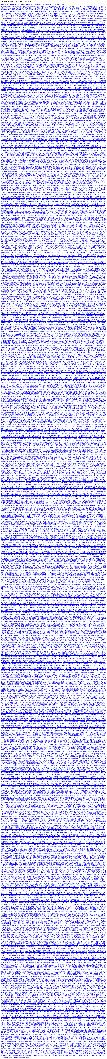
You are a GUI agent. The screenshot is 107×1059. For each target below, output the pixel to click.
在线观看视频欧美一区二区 (80, 293)
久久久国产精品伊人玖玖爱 (93, 147)
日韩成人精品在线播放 (16, 145)
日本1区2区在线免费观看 (14, 394)
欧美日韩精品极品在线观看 (29, 250)
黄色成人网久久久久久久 (30, 55)
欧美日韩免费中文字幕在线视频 (82, 89)
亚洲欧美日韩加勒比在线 (39, 134)
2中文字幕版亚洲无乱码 (34, 196)
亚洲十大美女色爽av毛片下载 (29, 117)
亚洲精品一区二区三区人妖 (76, 164)
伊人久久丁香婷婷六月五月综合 (95, 556)
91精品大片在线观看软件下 (82, 238)
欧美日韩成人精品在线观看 (33, 437)
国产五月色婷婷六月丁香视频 (88, 217)
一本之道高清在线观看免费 (12, 173)
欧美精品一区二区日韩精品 (70, 470)
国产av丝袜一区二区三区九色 (60, 129)
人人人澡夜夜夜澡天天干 (76, 96)
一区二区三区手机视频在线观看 (60, 82)
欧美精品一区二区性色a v (76, 104)
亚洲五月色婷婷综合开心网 (11, 373)
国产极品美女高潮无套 (87, 285)
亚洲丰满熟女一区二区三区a (91, 329)
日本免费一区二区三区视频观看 (24, 368)
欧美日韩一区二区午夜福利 (30, 213)
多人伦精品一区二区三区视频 (97, 38)
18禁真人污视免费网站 (16, 20)
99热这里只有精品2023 (38, 352)
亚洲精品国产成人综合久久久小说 (94, 145)
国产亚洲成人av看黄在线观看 (79, 38)
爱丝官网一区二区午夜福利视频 (22, 140)
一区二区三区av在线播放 (61, 351)
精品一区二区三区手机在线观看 (81, 542)
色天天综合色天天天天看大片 (51, 412)
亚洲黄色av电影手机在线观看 (74, 488)
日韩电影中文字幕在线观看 (72, 340)
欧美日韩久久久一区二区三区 (15, 242)
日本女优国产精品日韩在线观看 (58, 535)
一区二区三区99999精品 (60, 563)
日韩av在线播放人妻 (42, 510)
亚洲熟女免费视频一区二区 (55, 249)
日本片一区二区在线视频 (88, 201)
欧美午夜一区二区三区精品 (84, 169)
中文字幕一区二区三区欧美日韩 (56, 61)
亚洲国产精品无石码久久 (79, 284)
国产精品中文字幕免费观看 (42, 547)
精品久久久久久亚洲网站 (68, 372)
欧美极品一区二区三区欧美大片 (18, 271)
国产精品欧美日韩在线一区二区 (40, 375)
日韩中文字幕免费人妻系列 (98, 549)
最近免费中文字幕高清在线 (92, 430)
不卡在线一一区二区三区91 (84, 101)
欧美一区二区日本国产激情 (26, 131)
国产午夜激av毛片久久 (54, 46)
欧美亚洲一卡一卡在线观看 (33, 516)
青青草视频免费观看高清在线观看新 (52, 34)
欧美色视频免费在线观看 (73, 547)
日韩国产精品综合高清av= (23, 134)
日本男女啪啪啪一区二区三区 (92, 489)
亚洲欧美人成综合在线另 (10, 164)
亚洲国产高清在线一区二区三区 (57, 409)
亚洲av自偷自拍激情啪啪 (81, 73)
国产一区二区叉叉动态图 (59, 338)
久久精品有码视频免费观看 (84, 55)
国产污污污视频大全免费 (83, 363)
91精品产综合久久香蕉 (89, 150)
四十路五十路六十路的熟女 (30, 307)
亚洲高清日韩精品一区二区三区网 (67, 537)
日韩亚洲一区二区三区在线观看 (34, 430)
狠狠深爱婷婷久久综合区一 (76, 438)
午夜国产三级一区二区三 (41, 486)
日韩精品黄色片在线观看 (89, 410)
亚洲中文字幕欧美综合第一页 (90, 143)
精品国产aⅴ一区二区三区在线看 (83, 187)
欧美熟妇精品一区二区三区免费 (42, 315)
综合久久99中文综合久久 (47, 94)
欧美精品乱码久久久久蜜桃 (43, 25)
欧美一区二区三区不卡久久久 (22, 208)
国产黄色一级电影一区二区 (20, 162)
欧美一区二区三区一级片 (37, 398)
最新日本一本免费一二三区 (90, 479)
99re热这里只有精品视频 (96, 277)
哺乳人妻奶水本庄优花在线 (33, 240)
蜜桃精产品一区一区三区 (91, 194)
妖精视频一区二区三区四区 (62, 394)
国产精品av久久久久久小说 (84, 196)
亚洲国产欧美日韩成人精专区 (91, 157)
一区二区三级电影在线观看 (17, 549)
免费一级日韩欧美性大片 (26, 39)
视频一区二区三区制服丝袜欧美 (42, 317)
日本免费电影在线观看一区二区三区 (17, 231)
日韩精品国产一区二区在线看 (19, 233)
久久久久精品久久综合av (38, 106)
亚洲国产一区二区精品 (32, 50)
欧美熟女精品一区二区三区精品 (44, 261)
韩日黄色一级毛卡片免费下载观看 (39, 8)
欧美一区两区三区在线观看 (61, 326)
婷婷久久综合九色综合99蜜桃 (41, 474)
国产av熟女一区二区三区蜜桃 (17, 113)
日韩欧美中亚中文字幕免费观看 (65, 554)
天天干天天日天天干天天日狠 (87, 229)
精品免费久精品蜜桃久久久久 (11, 284)
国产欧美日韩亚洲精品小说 (78, 252)
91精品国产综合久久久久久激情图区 (53, 10)
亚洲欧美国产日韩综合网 (72, 182)
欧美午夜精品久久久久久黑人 (73, 368)
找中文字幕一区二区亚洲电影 (82, 78)
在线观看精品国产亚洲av (23, 111)
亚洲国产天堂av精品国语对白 (85, 168)
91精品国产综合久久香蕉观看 (55, 319)
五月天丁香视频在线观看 (43, 53)
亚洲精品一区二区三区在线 (57, 366)
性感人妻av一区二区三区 (96, 129)
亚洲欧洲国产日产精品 (33, 414)
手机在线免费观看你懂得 (11, 150)
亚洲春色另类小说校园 (77, 430)
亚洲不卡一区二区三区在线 (12, 31)
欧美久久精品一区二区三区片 (36, 528)
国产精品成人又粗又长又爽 (34, 10)
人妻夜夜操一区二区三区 (87, 249)
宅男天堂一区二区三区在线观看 (24, 486)
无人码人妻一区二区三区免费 (55, 155)
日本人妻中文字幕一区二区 (57, 296)
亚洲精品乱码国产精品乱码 (41, 410)
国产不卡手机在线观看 (17, 433)
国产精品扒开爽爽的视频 (78, 62)
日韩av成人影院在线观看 (78, 449)
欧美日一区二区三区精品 (69, 85)
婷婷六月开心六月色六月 (30, 287)
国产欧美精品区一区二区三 (92, 512)
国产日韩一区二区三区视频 (47, 66)
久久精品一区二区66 (17, 62)
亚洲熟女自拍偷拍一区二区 (51, 220)
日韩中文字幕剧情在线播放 (63, 66)
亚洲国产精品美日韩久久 (65, 507)
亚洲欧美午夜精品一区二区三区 (46, 80)
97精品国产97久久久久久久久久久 (89, 454)
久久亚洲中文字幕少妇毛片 (23, 106)
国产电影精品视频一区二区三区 (76, 451)
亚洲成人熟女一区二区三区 (77, 189)
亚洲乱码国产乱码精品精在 (9, 419)
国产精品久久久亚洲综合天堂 (68, 384)
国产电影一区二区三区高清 (62, 205)
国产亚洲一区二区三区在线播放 (38, 46)
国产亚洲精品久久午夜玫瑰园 (27, 358)
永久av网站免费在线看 (96, 138)
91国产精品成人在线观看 (28, 18)
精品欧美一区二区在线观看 (88, 498)
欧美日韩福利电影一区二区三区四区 (89, 442)
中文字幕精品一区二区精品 (67, 36)
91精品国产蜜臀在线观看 (80, 417)
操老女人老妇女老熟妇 (9, 126)
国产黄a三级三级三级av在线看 (56, 489)
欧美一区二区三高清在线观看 (16, 335)
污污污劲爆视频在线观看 (40, 22)
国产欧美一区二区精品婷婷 (62, 252)
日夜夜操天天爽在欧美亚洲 (90, 61)
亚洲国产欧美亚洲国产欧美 (59, 31)
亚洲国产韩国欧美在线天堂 (48, 101)
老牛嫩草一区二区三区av (11, 90)
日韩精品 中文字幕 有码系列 (49, 507)
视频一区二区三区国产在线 (9, 69)
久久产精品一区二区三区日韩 (23, 329)
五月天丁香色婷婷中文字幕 (60, 25)
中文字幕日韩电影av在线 (24, 182)
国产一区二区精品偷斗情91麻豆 (59, 210)
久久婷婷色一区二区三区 (97, 180)
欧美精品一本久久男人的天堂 (29, 351)
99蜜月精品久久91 (10, 280)
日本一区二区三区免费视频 (74, 421)
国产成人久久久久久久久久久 (81, 24)
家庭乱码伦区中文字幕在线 (97, 80)
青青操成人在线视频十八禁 (57, 435)
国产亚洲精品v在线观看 (33, 113)
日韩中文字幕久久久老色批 (59, 119)
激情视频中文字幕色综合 (38, 533)
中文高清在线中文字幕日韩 (15, 24)
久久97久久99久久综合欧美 (75, 13)
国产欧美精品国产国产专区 (15, 523)
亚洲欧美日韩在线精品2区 (81, 80)
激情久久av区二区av (88, 474)
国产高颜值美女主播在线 (77, 173)
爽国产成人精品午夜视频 (54, 122)
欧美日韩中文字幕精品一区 (38, 249)
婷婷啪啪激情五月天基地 (31, 24)
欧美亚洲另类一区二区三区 (39, 115)
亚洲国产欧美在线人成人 (45, 68)
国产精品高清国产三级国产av (97, 324)
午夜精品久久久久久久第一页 (89, 375)
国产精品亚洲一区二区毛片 (68, 280)
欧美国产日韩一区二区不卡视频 (55, 147)
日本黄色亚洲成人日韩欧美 (85, 510)
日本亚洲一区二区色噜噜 (36, 465)
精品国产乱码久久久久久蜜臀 (84, 312)
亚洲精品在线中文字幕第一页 (45, 282)
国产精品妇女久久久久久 (43, 401)
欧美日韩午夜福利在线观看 (11, 387)
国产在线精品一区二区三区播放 (14, 240)
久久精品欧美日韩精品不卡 (64, 94)
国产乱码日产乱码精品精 (90, 59)
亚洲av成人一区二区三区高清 (59, 53)
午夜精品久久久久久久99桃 (13, 386)
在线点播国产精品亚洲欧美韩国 (56, 97)
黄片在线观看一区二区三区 (95, 516)
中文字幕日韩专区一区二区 (58, 6)
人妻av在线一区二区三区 (63, 198)
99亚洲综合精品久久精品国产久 (66, 382)
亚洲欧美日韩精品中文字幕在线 (21, 526)
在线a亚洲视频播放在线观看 (19, 345)
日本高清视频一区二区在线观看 (25, 407)
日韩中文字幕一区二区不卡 (84, 382)
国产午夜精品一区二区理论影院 (88, 257)
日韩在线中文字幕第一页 (91, 535)
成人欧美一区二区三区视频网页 (38, 133)
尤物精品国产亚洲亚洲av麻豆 (25, 535)
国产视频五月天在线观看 (93, 131)
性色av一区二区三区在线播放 (20, 71)
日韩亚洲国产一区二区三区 (21, 229)
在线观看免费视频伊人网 (79, 236)
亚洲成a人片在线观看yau (90, 210)
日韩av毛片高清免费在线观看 (24, 206)
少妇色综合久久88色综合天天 (12, 169)
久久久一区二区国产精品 (94, 208)
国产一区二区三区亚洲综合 (96, 503)
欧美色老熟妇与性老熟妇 (97, 11)
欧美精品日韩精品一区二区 (89, 300)
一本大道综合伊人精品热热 (46, 177)
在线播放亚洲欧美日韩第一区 (33, 45)
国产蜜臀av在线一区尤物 (11, 547)
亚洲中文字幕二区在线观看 (53, 85)
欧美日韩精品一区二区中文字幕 (46, 379)
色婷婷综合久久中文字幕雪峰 (26, 510)
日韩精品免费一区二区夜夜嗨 (79, 205)
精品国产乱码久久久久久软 (44, 502)
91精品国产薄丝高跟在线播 (69, 540)
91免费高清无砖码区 (39, 329)
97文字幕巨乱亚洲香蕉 (16, 220)
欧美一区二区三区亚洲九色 (46, 314)
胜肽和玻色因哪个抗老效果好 (88, 48)
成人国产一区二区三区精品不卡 (62, 39)
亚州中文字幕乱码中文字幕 (30, 310)
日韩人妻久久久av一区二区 (70, 273)
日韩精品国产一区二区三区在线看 (26, 43)
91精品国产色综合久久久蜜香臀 (66, 169)
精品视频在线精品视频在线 (19, 196)
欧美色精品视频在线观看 (33, 78)
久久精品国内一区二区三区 (51, 349)
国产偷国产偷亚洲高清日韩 (54, 157)
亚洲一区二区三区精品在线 (95, 525)
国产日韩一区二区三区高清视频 (53, 445)
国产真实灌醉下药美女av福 (87, 159)
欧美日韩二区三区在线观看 (87, 111)
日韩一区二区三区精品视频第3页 (10, 185)
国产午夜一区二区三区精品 (87, 289)
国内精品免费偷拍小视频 (40, 331)
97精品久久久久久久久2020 (25, 129)
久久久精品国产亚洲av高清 (16, 472)
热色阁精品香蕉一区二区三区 (44, 326)
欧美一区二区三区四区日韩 (97, 68)
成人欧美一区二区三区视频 (32, 94)
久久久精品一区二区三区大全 (74, 489)
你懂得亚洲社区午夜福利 (8, 178)
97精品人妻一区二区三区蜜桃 (97, 433)
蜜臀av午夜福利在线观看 (21, 321)
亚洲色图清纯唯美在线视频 (70, 377)
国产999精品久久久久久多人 (63, 177)
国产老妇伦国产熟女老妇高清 (84, 36)
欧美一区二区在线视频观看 (37, 268)
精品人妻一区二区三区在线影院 (57, 391)
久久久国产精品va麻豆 (54, 428)
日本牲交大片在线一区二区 (60, 407)
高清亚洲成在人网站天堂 (42, 438)
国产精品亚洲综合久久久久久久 (55, 268)
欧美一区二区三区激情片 (22, 52)
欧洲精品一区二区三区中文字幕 (81, 66)
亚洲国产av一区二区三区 (80, 39)
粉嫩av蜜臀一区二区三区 (93, 41)
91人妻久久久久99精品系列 (59, 150)
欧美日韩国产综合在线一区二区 (53, 161)
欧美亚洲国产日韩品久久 (32, 184)
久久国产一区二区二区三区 (76, 512)
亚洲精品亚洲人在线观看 (75, 145)
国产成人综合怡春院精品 (95, 27)
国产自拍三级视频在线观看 (51, 45)
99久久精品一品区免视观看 (19, 361)
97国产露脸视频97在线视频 (89, 18)
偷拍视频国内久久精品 (30, 59)
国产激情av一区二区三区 (72, 87)
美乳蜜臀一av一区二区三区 (30, 177)
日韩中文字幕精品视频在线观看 (40, 208)
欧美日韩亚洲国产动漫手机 (87, 475)
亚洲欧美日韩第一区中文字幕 (43, 180)
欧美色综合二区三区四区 (41, 435)
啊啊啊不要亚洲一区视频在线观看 (50, 475)
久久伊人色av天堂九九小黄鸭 (54, 15)
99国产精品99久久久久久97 (18, 301)
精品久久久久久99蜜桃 (76, 210)
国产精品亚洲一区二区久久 (51, 454)
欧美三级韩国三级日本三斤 (28, 270)
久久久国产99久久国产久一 (62, 50)
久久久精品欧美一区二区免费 (34, 219)
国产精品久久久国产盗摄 (8, 206)
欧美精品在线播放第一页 (52, 280)
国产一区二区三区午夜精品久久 (53, 222)
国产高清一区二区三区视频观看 (89, 264)
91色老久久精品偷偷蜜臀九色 (77, 206)
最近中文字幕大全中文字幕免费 (25, 25)
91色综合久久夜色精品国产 (27, 336)
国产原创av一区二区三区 (92, 407)
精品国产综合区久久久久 (28, 400)
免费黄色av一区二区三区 (58, 226)
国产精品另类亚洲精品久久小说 (94, 438)
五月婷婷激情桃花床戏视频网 (40, 461)
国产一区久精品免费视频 (97, 24)
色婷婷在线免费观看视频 (80, 335)
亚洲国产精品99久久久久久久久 (93, 366)
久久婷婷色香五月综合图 (77, 326)
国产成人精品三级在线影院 (51, 312)
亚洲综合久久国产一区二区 (31, 62)
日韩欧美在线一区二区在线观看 (33, 220)
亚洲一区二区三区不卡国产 (61, 69)
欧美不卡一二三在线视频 (47, 482)
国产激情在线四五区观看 (51, 235)
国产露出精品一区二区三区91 (76, 6)
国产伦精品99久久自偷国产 (95, 451)
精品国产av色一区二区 (76, 141)
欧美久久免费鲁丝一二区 (72, 308)
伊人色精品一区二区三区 (24, 280)
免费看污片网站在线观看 (40, 90)
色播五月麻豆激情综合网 (46, 419)
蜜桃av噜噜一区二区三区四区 (74, 366)
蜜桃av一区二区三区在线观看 (56, 421)
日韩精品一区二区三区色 (72, 268)
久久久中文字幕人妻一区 (17, 50)
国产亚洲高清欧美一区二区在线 (43, 324)
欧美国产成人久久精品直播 (95, 419)
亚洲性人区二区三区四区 (87, 219)
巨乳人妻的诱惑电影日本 (30, 477)
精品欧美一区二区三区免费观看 (34, 257)
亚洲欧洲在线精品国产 (44, 59)
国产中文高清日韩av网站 (73, 375)
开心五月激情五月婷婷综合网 (23, 256)
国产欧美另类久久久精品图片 (72, 175)
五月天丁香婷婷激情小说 (90, 243)
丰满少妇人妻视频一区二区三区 (59, 373)
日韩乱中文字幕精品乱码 (8, 249)
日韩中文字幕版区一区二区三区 (42, 96)
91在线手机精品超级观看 (30, 103)
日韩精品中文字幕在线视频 (72, 285)
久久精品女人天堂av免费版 (73, 266)
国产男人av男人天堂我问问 (74, 8)
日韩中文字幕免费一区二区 (93, 164)
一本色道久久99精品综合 (39, 278)
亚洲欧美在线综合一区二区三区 (16, 89)
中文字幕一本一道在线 (28, 110)
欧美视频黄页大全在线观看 (87, 22)
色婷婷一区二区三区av (88, 76)
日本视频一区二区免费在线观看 (78, 171)
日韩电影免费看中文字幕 (96, 215)
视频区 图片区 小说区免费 (56, 22)
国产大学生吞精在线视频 (70, 229)
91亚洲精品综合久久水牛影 (9, 396)
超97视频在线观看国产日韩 (94, 449)
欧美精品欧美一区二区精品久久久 (33, 222)
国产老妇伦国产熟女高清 (85, 361)
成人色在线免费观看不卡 (68, 124)
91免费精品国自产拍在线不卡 (67, 196)
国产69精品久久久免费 (76, 20)
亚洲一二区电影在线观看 (60, 294)
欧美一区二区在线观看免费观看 (83, 526)
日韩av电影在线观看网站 (75, 119)
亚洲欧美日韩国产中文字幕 (43, 336)
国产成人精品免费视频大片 (92, 20)
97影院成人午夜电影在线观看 (79, 82)
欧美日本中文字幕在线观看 (52, 152)
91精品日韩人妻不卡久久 (37, 124)
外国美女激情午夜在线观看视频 (21, 296)
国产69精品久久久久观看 (15, 66)
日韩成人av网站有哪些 (74, 347)
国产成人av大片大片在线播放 (11, 80)
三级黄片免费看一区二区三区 (9, 39)
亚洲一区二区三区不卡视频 (81, 282)
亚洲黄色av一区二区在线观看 (34, 235)
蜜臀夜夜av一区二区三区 (71, 270)
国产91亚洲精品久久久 (88, 296)
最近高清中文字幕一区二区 (78, 525)
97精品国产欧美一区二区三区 (38, 201)
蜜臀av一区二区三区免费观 (89, 191)
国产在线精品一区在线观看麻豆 (46, 358)
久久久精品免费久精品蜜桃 (65, 78)
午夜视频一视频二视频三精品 (23, 22)
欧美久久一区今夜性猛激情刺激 (72, 76)
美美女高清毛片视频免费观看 (33, 138)
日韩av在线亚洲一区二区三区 (35, 152)
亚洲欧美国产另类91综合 (27, 226)
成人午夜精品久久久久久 (61, 322)
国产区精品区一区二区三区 (37, 99)
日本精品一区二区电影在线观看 (53, 245)
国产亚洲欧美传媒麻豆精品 (78, 50)
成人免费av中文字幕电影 (26, 467)
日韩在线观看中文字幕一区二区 (59, 532)
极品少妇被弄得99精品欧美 (91, 226)
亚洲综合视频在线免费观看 (60, 263)
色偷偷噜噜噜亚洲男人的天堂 (60, 387)
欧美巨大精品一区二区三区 (28, 282)
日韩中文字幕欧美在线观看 (55, 423)
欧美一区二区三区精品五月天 (97, 405)
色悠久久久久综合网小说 (33, 11)
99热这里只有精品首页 (70, 510)
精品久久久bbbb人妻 (52, 106)
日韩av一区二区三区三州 (80, 530)
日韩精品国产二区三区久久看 (43, 164)
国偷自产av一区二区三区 (61, 314)
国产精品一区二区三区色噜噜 (91, 423)
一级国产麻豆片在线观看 (8, 551)
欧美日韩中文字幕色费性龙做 (11, 117)
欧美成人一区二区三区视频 (39, 175)
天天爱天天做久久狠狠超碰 (80, 509)
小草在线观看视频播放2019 (22, 521)
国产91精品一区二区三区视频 (57, 459)
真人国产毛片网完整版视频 (74, 474)
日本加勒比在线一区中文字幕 (33, 454)
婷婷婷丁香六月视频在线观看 (78, 387)
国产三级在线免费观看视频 (34, 481)
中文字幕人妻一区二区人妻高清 (91, 75)
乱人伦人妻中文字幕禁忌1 (33, 198)
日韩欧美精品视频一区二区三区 (69, 45)
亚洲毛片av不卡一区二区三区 (23, 305)
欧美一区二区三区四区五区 (22, 403)
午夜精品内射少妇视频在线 (16, 430)
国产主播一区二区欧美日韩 (58, 8)
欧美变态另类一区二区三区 (91, 141)
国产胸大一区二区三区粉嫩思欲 (72, 157)
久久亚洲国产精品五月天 (93, 435)
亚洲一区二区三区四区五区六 (40, 347)
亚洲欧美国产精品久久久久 (46, 20)
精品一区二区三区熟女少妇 (38, 491)
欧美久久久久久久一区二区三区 (95, 314)
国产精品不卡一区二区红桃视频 (66, 101)
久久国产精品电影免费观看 (48, 414)
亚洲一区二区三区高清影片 (35, 372)
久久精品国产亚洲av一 (85, 203)
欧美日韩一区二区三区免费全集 (90, 370)
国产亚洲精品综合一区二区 (95, 117)
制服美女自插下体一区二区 (88, 140)
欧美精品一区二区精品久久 (17, 235)
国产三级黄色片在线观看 (85, 148)
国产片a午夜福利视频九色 (13, 250)
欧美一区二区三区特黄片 (15, 222)
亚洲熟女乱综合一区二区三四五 (80, 198)
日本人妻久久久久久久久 (33, 224)
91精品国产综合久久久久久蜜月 (85, 220)
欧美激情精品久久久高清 (8, 82)
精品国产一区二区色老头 (26, 547)
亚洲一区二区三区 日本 (49, 198)
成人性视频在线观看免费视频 (73, 463)
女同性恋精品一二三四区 (52, 257)
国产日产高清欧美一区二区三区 (38, 340)
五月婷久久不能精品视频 (75, 452)
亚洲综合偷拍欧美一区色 (29, 252)
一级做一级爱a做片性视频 (85, 540)
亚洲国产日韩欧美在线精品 (80, 560)
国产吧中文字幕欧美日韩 (91, 13)
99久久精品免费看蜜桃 (76, 275)
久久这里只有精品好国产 (69, 148)
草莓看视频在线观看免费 (80, 277)
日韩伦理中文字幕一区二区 (81, 379)
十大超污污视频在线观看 (8, 25)
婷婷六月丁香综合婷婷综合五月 (48, 36)
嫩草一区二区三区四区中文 (25, 324)
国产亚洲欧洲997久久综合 (73, 61)
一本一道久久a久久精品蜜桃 (87, 32)
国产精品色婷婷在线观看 (28, 31)
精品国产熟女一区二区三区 (81, 138)
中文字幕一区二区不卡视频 (20, 157)
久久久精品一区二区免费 (69, 468)
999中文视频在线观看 (71, 162)
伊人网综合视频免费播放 (44, 505)
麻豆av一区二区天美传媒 (71, 521)
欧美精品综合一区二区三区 (25, 435)
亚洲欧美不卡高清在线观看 (40, 83)
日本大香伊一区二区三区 (93, 517)
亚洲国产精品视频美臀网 (30, 544)
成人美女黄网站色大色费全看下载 (33, 57)
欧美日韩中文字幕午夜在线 (82, 250)
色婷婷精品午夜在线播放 (71, 22)
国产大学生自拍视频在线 (10, 530)
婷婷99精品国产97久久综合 (98, 301)
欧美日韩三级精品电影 (53, 52)
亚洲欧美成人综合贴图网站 (77, 556)
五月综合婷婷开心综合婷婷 (55, 64)
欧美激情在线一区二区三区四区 (73, 343)
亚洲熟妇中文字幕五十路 (74, 136)
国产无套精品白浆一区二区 (34, 32)
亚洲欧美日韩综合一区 (18, 312)
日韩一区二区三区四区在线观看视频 (28, 419)
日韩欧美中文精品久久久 (16, 184)
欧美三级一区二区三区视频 (67, 312)
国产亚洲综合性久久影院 (85, 57)
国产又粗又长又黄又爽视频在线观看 (25, 389)
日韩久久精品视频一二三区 (96, 417)
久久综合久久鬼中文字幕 (30, 145)
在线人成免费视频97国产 (70, 245)
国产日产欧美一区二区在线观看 (79, 180)
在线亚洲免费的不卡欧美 (84, 493)
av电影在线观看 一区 (74, 391)
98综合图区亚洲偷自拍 (18, 437)
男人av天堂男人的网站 (43, 373)
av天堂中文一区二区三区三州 (27, 505)
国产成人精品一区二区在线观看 (75, 533)
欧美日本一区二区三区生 (56, 270)
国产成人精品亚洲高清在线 (95, 236)
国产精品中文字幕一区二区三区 (54, 57)
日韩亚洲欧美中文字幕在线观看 (59, 556)
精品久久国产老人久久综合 (55, 227)
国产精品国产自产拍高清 (55, 510)
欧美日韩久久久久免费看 (30, 512)
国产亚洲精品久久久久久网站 (22, 278)
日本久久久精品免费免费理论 (72, 444)
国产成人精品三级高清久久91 (15, 458)
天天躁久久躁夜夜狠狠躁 (76, 194)
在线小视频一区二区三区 (39, 97)
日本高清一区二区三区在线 (44, 104)
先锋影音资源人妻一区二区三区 (14, 493)
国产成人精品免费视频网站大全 (75, 517)
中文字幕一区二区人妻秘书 (56, 231)
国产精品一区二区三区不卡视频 (31, 73)
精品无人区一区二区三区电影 (61, 38)
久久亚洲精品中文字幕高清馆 (47, 169)
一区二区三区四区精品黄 (81, 113)
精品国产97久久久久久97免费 (82, 416)
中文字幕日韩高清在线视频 (38, 266)
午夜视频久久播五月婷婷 (23, 352)
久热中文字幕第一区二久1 (93, 307)
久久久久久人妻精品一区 (59, 512)
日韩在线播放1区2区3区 (34, 361)
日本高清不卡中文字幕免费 (70, 278)
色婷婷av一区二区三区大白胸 (25, 556)
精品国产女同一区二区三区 (60, 389)
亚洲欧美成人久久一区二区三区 (52, 481)
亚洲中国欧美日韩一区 (91, 502)
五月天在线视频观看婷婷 (38, 155)
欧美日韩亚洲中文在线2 (55, 159)
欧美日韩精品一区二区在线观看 (92, 426)
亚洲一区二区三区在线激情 (23, 431)
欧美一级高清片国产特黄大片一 (97, 177)
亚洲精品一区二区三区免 (18, 382)
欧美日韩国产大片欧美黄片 (73, 410)
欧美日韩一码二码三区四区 (62, 386)
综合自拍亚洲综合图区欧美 (62, 523)
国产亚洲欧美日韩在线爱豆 (42, 514)
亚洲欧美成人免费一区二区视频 (24, 451)
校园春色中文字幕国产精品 (29, 38)
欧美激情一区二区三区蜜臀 (55, 498)
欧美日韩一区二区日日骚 (56, 182)
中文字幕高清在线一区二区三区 (79, 400)
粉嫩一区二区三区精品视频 (65, 73)
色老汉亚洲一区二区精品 (76, 535)
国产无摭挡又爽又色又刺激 (95, 126)
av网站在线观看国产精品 (75, 150)
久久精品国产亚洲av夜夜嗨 (21, 285)
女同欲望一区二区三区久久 (88, 321)
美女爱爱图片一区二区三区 (29, 185)
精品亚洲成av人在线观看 (71, 486)
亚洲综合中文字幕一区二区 (52, 29)
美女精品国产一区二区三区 (38, 519)
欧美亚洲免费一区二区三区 (71, 48)
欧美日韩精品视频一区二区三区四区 (16, 300)
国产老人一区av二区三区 (65, 120)
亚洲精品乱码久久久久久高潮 (61, 110)
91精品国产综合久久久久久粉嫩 (10, 303)
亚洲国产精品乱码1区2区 (89, 233)
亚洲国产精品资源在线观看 (78, 184)
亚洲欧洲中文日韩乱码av (64, 242)
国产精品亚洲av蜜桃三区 (84, 29)
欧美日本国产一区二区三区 (84, 372)
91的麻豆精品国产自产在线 (60, 317)
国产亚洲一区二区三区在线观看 (91, 122)
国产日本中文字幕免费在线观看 (39, 366)
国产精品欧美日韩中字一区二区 (26, 13)
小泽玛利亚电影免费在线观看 (82, 103)
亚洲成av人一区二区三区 (36, 271)
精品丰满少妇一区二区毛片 (74, 226)
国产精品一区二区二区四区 (76, 401)
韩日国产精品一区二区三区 (11, 467)
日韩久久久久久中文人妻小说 (46, 141)
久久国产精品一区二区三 (35, 247)
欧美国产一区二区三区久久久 (18, 227)
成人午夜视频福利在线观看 (64, 405)
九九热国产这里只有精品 (57, 18)
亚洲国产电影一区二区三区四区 (85, 393)
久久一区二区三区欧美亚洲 (43, 127)
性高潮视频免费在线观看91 (87, 212)
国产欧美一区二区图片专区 (70, 539)
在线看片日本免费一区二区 (32, 554)
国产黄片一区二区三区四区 (61, 525)
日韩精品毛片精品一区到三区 (55, 266)
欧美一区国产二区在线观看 (68, 29)
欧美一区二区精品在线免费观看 (40, 119)
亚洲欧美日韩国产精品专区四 (70, 403)
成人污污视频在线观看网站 (85, 115)
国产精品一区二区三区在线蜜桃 (55, 329)
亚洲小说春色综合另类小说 (41, 182)
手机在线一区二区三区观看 (33, 242)
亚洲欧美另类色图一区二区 (45, 69)
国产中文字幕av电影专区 (75, 294)
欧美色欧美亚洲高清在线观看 (61, 180)
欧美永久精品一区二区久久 (47, 544)
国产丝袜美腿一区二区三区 (51, 203)
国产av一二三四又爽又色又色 (93, 409)
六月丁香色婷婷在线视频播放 (10, 180)
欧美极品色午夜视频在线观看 (43, 131)
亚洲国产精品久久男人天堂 (19, 349)
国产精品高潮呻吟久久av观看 (92, 31)
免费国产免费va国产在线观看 (88, 161)
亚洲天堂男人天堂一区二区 (72, 558)
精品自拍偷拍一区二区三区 (83, 528)
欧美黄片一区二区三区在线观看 (54, 162)
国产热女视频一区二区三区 (79, 386)
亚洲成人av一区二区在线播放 (87, 377)
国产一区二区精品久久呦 (97, 213)
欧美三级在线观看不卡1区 (90, 452)
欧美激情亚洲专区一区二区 (94, 173)
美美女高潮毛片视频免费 (63, 447)
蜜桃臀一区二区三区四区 (69, 428)
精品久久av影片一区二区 (41, 467)
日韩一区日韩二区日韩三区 (69, 92)
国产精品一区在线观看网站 (20, 340)
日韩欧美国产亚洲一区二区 (89, 166)
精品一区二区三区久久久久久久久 (31, 417)
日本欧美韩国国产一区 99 (94, 284)
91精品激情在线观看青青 (86, 412)
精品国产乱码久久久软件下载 (72, 370)
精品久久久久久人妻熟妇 (83, 52)
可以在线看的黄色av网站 (96, 335)
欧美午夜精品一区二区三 (89, 565)
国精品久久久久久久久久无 (91, 431)
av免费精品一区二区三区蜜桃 (19, 46)
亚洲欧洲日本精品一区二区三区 (58, 27)
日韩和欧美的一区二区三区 (28, 80)
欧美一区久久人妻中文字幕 (69, 458)
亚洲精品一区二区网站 (10, 291)
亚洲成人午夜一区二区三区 (98, 192)
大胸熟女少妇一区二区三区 (11, 438)
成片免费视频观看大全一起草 (19, 64)
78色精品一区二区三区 (67, 465)
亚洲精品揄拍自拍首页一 (79, 503)
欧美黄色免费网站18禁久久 (12, 275)
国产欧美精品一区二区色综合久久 (33, 87)
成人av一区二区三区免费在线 (91, 8)
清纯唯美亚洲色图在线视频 (80, 242)
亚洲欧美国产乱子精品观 (78, 328)
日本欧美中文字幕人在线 (62, 184)
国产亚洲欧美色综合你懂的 (77, 389)
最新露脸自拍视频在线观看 (71, 321)
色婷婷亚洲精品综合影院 (33, 382)
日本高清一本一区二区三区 (15, 447)
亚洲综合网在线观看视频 (88, 359)
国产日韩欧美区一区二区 (11, 205)
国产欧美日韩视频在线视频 (23, 155)
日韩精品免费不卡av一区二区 (63, 356)
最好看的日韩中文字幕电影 (19, 161)
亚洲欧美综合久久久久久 (36, 238)
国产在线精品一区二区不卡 (21, 532)
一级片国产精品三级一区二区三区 (65, 291)
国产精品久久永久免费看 (28, 401)
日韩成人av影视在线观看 (59, 13)
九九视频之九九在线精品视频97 (18, 456)
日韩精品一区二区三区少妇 (96, 127)
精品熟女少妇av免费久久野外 (76, 338)
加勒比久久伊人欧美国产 (33, 503)
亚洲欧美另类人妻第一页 (83, 124)
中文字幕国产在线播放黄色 (11, 53)
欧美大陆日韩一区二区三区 (17, 168)
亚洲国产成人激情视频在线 (25, 449)
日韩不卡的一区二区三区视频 (70, 212)
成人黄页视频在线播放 (26, 90)
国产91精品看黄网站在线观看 (58, 41)
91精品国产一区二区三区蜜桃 (67, 235)
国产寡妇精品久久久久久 (46, 189)
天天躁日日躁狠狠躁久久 (20, 319)
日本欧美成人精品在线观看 (69, 99)
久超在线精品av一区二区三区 (22, 440)
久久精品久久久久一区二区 (62, 117)
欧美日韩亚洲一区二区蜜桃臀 (72, 34)
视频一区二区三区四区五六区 (37, 64)
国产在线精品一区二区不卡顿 (86, 537)
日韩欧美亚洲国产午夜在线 (44, 110)
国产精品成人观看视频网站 (12, 104)
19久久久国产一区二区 (70, 64)
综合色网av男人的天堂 (71, 83)
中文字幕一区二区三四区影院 (95, 328)
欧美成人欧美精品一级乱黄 (33, 458)
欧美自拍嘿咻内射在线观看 (53, 264)
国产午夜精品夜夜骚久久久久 (37, 321)
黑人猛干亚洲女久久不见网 (29, 68)
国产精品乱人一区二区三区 (81, 549)
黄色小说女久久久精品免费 (45, 322)
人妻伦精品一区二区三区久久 (19, 342)
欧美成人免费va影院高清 (36, 245)
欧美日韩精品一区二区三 (84, 235)
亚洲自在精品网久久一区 (70, 15)
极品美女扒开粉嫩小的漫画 (96, 336)
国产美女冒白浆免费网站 (17, 45)
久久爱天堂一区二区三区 (29, 141)
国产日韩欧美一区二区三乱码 (27, 263)
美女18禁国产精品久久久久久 (84, 298)
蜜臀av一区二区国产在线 (76, 310)
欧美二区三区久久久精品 (41, 535)
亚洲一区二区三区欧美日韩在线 (57, 565)
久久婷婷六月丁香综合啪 (55, 331)
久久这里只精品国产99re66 (95, 252)
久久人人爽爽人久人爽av (72, 155)
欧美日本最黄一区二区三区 (38, 52)
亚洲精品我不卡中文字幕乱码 (84, 354)
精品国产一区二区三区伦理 (12, 68)
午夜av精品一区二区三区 (67, 52)
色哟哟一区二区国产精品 (48, 405)
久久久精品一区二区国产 (15, 298)
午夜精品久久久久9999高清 (63, 328)
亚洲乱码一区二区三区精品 (39, 428)
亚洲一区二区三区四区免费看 (90, 222)
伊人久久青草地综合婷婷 (86, 456)
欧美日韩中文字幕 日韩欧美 (55, 134)
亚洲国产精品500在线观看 (94, 315)
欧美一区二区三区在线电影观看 (23, 331)
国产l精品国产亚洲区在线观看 (23, 41)
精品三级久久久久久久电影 (49, 11)
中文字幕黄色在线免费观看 (92, 310)
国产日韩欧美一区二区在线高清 (70, 191)
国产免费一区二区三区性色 (18, 539)
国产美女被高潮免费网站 (51, 187)
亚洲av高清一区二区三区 (22, 243)
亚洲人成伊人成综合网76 (96, 351)
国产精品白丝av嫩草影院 (78, 315)
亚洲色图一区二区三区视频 (37, 162)
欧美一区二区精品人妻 (65, 503)
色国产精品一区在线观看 (14, 261)
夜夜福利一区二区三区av (53, 124)
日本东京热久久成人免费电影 (58, 136)
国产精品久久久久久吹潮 (42, 82)
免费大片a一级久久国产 (77, 394)
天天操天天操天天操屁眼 (94, 387)
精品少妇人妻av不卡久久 (65, 192)
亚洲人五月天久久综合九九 (60, 275)
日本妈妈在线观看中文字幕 (55, 321)
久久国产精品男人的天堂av (85, 64)
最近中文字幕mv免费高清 (54, 148)
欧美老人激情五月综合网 (15, 94)
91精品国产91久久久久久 (44, 389)
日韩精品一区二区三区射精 (60, 96)
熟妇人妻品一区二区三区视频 (54, 217)
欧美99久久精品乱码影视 (22, 424)
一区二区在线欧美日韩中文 (38, 521)
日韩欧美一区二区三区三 (89, 43)
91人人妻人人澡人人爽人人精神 (26, 69)
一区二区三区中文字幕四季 (75, 254)
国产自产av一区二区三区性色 (26, 215)
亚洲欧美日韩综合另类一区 (43, 407)
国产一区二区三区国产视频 (37, 76)
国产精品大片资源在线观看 (75, 409)
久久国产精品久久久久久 (53, 212)
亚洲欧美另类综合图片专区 (83, 465)
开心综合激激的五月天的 (11, 270)
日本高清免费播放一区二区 (55, 289)
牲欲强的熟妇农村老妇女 (96, 242)
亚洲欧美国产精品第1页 (46, 154)
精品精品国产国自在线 (26, 387)
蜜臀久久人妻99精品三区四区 (53, 539)
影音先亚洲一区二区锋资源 (59, 126)
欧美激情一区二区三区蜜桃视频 (89, 155)
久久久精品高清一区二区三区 (56, 431)
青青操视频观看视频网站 (61, 20)
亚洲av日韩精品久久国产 (51, 17)
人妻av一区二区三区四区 (26, 150)
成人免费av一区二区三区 (76, 263)
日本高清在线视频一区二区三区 (48, 103)
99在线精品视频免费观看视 (17, 11)
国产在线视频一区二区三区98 (54, 426)
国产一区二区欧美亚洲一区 (9, 435)
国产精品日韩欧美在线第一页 (74, 329)
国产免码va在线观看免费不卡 (54, 553)
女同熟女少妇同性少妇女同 (91, 275)
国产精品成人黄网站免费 (16, 138)
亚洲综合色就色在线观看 (75, 31)
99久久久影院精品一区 (66, 349)
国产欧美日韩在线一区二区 (92, 96)
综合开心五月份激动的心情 (71, 217)
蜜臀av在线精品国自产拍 (20, 238)
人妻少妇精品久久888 (38, 111)
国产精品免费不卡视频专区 (40, 159)
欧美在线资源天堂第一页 (30, 66)
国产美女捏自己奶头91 (25, 315)
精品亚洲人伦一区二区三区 (68, 220)
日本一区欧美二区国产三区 (40, 296)
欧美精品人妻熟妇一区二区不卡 (12, 416)
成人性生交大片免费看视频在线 (56, 533)
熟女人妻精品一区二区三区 (62, 307)
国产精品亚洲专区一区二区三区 (72, 227)
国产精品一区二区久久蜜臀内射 (62, 68)
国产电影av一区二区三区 (23, 115)
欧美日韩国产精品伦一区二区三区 (83, 349)
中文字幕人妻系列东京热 (33, 560)
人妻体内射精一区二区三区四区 (37, 489)
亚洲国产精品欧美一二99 (24, 136)
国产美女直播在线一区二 (89, 53)
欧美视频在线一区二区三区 (71, 140)
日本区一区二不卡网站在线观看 (54, 259)
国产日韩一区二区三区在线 (87, 270)
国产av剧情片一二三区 (43, 6)
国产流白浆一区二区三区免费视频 (95, 394)
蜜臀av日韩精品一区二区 (68, 168)
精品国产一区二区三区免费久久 (38, 143)
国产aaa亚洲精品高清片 (19, 32)
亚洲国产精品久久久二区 (66, 224)
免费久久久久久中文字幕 (52, 99)
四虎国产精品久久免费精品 (93, 133)
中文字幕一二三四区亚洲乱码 (95, 184)
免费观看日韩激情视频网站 (17, 17)
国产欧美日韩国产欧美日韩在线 (75, 396)
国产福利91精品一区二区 (41, 368)
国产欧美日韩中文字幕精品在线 (57, 452)
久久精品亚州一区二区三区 (94, 389)
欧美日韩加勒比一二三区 (12, 38)
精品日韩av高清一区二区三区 (11, 293)
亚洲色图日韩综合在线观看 (34, 333)
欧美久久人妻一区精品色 (41, 556)
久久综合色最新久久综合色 (16, 34)
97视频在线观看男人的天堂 (19, 343)
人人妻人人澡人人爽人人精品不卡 (54, 233)
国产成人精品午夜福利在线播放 (26, 6)
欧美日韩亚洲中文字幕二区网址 (79, 351)
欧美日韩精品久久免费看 (94, 199)
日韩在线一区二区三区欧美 (73, 461)
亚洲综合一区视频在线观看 (94, 206)
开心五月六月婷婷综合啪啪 (23, 391)
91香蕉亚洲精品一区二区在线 (36, 426)
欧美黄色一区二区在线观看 (72, 300)
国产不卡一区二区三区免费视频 (56, 305)
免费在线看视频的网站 (61, 145)
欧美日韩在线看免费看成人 (95, 110)
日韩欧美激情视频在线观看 (36, 191)
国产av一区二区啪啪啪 (30, 356)
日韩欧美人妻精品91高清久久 (78, 373)
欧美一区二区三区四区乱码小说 (68, 361)
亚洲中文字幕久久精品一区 (32, 101)
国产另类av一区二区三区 (8, 558)
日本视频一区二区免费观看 (71, 159)
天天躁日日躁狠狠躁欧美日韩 (47, 477)
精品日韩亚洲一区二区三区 (17, 481)
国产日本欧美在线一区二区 (65, 250)
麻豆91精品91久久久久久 (95, 293)
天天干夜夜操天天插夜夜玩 (41, 517)
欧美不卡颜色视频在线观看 (13, 495)
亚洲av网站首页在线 (84, 162)
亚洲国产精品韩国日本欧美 (34, 120)
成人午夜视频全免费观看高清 (9, 263)
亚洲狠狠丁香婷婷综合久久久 (90, 319)
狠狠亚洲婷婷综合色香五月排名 (10, 226)
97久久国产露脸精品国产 (92, 104)
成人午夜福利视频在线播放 (48, 335)
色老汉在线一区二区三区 (14, 213)
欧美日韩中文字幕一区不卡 (13, 546)
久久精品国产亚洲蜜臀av (92, 69)
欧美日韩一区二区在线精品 (56, 308)
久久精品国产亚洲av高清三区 (21, 148)
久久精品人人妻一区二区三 (66, 528)
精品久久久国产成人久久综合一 (13, 544)
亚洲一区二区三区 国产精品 (27, 373)
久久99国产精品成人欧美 (66, 187)
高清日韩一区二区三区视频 (12, 18)
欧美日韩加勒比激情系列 (48, 549)
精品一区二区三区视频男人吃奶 (63, 282)
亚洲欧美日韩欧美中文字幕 (52, 191)
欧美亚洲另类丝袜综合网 (76, 303)
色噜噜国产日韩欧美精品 (92, 396)
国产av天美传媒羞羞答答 (40, 140)
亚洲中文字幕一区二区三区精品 (42, 561)
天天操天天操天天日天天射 (9, 6)
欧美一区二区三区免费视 (26, 27)
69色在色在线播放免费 (89, 256)
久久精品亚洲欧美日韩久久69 (80, 213)
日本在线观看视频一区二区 (74, 431)
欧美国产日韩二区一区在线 (64, 24)
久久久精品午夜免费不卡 (80, 247)
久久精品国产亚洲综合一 (87, 87)
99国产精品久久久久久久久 (17, 152)
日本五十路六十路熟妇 (80, 120)
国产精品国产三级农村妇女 (65, 80)
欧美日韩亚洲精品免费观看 (43, 126)
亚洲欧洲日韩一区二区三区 (27, 294)
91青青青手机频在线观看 (46, 523)
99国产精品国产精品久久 (56, 461)
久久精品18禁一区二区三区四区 (69, 111)
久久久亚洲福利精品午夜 (51, 430)
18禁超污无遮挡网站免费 (22, 421)
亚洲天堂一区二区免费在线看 (84, 271)
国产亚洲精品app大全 (38, 280)
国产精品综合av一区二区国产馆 (31, 405)
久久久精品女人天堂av (32, 335)
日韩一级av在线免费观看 (45, 171)
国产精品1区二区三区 (7, 52)
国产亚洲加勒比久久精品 (36, 456)
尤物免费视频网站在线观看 (73, 296)
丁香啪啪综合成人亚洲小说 (75, 380)
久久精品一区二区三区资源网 (33, 384)
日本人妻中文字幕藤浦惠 (41, 210)
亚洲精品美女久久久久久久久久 (81, 108)
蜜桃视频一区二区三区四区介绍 (87, 352)
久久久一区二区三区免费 (93, 62)
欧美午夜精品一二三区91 (12, 351)
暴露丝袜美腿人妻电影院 (61, 189)
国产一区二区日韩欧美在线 (94, 331)
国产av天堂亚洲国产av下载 (22, 124)
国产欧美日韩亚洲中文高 (69, 493)
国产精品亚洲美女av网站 (28, 284)
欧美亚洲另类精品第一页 (74, 505)
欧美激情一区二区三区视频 (50, 503)
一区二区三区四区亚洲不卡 (97, 205)
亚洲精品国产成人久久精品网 (93, 365)
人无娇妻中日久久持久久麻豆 (17, 540)
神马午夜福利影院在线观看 (37, 444)
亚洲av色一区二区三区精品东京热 (54, 87)
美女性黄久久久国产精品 (72, 166)
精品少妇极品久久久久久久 (63, 236)
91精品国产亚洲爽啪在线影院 (69, 475)
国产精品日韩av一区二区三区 (14, 57)
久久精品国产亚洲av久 (21, 187)
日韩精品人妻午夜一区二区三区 (47, 250)
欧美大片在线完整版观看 (61, 310)
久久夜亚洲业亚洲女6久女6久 (16, 219)
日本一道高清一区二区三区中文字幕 (21, 61)
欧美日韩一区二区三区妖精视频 (22, 463)
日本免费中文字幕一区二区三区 (65, 544)
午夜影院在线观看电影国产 (15, 101)
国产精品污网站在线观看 (26, 180)
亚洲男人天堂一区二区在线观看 (22, 517)
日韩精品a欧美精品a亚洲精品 (40, 440)
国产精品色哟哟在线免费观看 (24, 558)
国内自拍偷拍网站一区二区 (56, 201)
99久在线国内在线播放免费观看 (14, 203)
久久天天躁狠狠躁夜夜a (90, 90)
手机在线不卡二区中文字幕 (52, 372)
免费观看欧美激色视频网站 (12, 401)
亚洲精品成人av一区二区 (59, 505)
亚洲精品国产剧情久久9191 (78, 117)
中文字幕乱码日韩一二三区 (81, 11)
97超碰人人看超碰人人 (77, 365)
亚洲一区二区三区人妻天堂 (14, 307)
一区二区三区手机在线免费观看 (25, 82)
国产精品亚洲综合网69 (74, 143)
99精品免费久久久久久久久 (27, 53)
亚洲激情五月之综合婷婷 (40, 166)
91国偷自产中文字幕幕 (48, 89)
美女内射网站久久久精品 (18, 10)
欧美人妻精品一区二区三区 (57, 166)
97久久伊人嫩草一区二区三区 (97, 178)
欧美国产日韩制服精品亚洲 (30, 416)
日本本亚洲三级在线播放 (50, 192)
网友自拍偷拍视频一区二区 (73, 500)
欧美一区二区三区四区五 (20, 85)
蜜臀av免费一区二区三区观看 (47, 55)
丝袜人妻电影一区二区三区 (44, 303)
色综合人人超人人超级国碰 (9, 380)
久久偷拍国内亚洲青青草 (22, 201)
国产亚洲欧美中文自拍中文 (71, 249)
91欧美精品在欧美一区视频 (50, 361)
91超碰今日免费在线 (42, 270)
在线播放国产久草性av (66, 247)
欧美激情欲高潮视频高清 (70, 289)
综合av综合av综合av (37, 526)
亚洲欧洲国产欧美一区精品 (60, 561)
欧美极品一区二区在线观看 (91, 136)
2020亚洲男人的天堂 (28, 261)
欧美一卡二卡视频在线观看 (43, 365)
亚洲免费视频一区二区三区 (34, 412)
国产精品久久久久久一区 (45, 117)
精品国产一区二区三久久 (49, 73)
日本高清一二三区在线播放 (73, 233)
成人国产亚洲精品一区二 (20, 8)
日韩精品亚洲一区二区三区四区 (20, 519)
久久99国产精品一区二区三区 (62, 213)
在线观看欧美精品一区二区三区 (57, 143)
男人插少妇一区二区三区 (33, 301)
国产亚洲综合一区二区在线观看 (42, 178)
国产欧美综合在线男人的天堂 (64, 416)
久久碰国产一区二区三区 (36, 29)
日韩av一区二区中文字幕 (73, 18)
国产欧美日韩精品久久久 (8, 407)
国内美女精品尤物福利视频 (15, 55)
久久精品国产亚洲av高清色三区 (93, 134)
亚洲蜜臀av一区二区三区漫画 (92, 345)
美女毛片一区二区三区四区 (51, 247)
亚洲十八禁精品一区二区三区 (18, 445)
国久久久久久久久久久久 (44, 13)
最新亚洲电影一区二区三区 (9, 510)
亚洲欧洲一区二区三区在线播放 (79, 129)
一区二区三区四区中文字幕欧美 (33, 488)
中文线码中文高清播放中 (86, 278)
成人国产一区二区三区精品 (83, 554)
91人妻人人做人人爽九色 (8, 326)
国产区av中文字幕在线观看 (15, 475)
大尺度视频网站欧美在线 (95, 39)
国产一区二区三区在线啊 (94, 154)
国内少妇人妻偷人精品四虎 (78, 208)
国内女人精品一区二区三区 (74, 519)
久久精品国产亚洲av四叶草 (77, 131)
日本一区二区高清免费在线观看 (25, 326)
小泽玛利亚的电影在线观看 (58, 517)
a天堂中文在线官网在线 (64, 516)
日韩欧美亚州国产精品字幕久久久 (89, 83)
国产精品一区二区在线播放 (38, 424)
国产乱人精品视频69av (86, 486)
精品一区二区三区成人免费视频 (69, 454)
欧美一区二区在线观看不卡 (37, 48)
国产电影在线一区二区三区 (28, 293)
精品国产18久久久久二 (62, 141)
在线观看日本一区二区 (27, 365)
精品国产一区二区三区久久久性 (35, 500)
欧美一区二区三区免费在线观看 (96, 50)
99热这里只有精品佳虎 (21, 370)
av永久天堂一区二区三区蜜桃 (87, 45)
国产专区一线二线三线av (79, 177)
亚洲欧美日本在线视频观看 (94, 189)
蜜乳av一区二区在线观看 (95, 82)
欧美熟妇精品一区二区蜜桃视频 (86, 92)
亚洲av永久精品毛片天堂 (51, 219)
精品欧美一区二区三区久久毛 (93, 303)
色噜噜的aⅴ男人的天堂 (25, 194)
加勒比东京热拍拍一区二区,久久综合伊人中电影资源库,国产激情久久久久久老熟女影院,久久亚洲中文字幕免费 (33, 4)
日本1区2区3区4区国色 (14, 177)
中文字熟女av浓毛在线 (77, 502)
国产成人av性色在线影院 (75, 59)
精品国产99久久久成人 (22, 217)
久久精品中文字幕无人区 (90, 119)
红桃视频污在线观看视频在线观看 (35, 212)
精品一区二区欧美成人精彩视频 (88, 539)
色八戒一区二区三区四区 (93, 185)
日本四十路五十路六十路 (89, 175)
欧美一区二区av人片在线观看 (22, 308)
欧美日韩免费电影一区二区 (98, 496)
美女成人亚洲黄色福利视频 (73, 201)
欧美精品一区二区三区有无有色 (28, 199)
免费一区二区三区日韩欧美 (14, 36)
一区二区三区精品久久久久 (20, 143)
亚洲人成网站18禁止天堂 (77, 185)
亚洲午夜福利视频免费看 (54, 377)
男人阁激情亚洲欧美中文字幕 (69, 352)
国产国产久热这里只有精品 (29, 275)
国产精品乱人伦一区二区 (43, 31)
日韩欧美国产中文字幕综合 (33, 34)
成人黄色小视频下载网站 (12, 108)
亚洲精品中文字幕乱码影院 (15, 154)
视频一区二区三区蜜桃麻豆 (39, 380)
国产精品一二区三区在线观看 (66, 393)
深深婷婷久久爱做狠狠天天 (50, 301)
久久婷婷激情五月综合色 (73, 97)
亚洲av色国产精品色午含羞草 (61, 400)
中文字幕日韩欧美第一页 (50, 120)
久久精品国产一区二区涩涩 (63, 215)
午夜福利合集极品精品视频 (64, 277)
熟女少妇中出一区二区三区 (30, 169)
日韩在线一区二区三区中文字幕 (73, 134)
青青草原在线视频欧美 (39, 75)
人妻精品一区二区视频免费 (20, 245)
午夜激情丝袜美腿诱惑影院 (37, 468)
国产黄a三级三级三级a (97, 477)
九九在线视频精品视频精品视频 (78, 27)
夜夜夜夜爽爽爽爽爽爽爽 (18, 277)
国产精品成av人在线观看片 (91, 421)
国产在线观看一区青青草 (66, 433)
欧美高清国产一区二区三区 (47, 546)
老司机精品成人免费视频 (62, 472)
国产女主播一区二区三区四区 (33, 203)
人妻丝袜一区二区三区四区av (9, 315)
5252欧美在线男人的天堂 (20, 29)
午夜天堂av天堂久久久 (95, 73)
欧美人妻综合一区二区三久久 (17, 412)
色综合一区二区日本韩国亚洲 (74, 90)
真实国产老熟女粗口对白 (47, 62)
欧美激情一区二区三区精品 (64, 549)
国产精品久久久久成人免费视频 (17, 393)
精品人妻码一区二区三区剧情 (25, 210)
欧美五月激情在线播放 (49, 537)
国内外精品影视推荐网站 (29, 495)
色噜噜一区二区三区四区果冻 (46, 356)
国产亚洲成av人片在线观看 (36, 370)
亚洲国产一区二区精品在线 (53, 71)
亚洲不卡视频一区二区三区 (34, 168)
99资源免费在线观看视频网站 (35, 17)
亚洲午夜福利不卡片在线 (65, 11)
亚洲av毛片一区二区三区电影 (39, 459)
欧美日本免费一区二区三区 (39, 452)
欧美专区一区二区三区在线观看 (39, 551)
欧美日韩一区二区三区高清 (55, 521)
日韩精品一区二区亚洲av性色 (89, 342)
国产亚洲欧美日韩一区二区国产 (37, 300)
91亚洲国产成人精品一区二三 (62, 449)
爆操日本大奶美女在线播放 (47, 236)
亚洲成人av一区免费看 (24, 396)
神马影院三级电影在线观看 (35, 161)
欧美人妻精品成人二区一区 (43, 338)
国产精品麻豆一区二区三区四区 (17, 247)
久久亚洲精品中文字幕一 (62, 173)
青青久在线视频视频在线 (40, 256)
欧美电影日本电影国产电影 (78, 287)
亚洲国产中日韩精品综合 (36, 187)
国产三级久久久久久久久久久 (87, 15)
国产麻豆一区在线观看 (65, 138)
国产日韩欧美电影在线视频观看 (43, 39)
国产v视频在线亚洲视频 (65, 301)
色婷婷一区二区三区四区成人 (51, 354)
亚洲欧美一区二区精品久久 (32, 507)
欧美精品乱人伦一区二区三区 (76, 133)
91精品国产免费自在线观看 (90, 97)
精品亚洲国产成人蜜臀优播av (53, 370)
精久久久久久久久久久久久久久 (44, 215)
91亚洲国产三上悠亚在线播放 (9, 194)
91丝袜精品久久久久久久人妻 (25, 126)
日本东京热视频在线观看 (19, 372)
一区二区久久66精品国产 (24, 484)
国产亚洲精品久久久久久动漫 (91, 227)
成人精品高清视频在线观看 (51, 32)
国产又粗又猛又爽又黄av (44, 38)
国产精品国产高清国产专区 (52, 345)
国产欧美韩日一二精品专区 (63, 284)
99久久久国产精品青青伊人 (36, 343)
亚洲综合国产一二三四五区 (88, 553)
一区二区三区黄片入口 (24, 380)
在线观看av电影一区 (29, 502)
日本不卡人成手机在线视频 (31, 36)
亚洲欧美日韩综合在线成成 (20, 133)
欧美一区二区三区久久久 (37, 71)
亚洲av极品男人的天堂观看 (80, 94)
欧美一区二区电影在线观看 (39, 442)
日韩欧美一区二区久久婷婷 (72, 498)
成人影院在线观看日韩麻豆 (44, 294)
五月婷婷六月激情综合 (22, 249)
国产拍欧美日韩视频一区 (55, 175)
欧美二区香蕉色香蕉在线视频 (64, 482)
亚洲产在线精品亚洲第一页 (23, 83)
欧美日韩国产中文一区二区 (90, 505)
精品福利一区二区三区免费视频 (51, 437)
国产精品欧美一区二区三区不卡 (74, 467)
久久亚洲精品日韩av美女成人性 (38, 409)
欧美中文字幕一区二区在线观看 (57, 256)
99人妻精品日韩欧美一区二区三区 (85, 544)
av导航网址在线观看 (75, 53)
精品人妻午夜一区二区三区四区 (45, 173)
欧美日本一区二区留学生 (41, 27)
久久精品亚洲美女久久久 (84, 17)
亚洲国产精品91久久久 (39, 61)
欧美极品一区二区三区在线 (42, 479)
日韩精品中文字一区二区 (88, 34)
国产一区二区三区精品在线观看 (14, 496)
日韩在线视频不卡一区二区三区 (68, 106)
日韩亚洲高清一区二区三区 (59, 59)
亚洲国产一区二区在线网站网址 (37, 423)
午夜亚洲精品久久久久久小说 (68, 17)
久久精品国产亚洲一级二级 (81, 192)
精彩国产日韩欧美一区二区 (37, 157)
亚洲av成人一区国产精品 (89, 547)
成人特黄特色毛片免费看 (72, 259)
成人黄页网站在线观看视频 (34, 92)
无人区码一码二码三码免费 (23, 452)
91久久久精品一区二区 (83, 280)
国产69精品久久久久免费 (62, 419)
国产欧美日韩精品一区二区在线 (56, 519)
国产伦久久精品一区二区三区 (36, 259)
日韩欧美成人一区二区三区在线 (13, 87)
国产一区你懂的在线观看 (62, 287)
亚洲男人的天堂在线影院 (94, 120)
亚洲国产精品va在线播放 (37, 217)
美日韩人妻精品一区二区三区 (57, 380)
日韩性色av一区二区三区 (15, 59)
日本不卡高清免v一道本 (21, 147)
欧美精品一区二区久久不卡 (81, 477)
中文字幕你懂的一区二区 (44, 263)
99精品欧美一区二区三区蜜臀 (22, 97)
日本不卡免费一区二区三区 (85, 384)
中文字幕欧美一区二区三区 (73, 231)
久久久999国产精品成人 (43, 18)
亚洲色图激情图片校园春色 (41, 136)
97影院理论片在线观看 (70, 57)
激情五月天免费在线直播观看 (15, 257)
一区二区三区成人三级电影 (51, 384)
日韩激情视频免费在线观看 (60, 131)
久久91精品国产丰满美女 (96, 94)
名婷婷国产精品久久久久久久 (79, 178)
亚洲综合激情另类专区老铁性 (52, 273)
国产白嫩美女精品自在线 (64, 414)
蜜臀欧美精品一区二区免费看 (87, 152)
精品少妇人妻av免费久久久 (91, 10)
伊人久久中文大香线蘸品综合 (95, 25)
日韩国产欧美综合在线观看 (85, 99)
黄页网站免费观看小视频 (66, 496)
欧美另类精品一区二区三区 (78, 154)
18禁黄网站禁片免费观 (54, 115)
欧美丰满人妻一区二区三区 (95, 563)
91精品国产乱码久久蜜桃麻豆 (45, 328)
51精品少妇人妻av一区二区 (87, 46)
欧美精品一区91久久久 (13, 171)
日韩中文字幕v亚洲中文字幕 (60, 127)
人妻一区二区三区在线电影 (70, 481)
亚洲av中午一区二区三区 (18, 120)
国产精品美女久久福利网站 (11, 282)
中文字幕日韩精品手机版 (56, 463)
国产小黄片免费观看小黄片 (67, 271)
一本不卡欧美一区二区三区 (77, 261)
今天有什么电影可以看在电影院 (68, 203)
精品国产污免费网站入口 (8, 498)
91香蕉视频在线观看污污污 (50, 196)
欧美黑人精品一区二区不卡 (71, 161)
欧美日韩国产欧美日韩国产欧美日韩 (54, 488)
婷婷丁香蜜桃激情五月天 (85, 481)
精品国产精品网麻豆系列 (20, 191)
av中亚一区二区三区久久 (87, 268)
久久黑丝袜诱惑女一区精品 (37, 85)
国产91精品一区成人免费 (37, 15)
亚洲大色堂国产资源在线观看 (22, 533)
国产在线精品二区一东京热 (60, 43)
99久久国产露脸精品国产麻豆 (21, 15)
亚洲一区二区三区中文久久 (59, 254)
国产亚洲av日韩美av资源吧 (80, 68)
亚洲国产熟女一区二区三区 (13, 310)
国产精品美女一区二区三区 (97, 247)
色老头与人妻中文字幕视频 (55, 285)
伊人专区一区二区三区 (30, 322)
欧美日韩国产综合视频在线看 (46, 495)
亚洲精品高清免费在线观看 (61, 104)
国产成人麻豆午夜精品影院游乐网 (69, 219)
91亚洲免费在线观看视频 (69, 115)
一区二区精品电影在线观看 (70, 46)
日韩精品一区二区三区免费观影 (51, 458)
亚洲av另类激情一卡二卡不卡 (22, 461)
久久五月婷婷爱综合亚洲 (33, 89)
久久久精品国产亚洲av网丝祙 (73, 10)
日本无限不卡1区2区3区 (89, 231)
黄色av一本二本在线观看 (29, 379)
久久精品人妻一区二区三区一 (28, 205)
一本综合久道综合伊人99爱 (81, 301)
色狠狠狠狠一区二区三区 (77, 69)
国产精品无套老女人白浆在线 (46, 447)
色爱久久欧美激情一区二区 (70, 71)
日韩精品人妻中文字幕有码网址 (43, 206)
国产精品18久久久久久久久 (54, 468)
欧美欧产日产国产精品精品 (29, 171)
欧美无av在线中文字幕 (81, 433)
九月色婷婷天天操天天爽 (58, 375)
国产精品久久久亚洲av (15, 354)
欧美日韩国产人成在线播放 (96, 530)
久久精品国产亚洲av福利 (44, 43)
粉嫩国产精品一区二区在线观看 (45, 284)
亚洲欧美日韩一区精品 (96, 358)
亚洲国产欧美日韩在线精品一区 (86, 458)
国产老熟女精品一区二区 (85, 437)
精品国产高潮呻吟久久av (28, 173)
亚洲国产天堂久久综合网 (73, 359)
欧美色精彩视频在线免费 (80, 356)
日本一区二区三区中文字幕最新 (22, 96)
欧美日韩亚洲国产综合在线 (55, 300)
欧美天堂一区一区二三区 (66, 238)
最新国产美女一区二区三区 (15, 554)
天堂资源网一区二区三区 (63, 62)
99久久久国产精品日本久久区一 (53, 343)
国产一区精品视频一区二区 (9, 13)
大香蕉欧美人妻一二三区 (58, 474)
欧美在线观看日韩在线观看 (63, 495)
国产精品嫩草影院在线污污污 (26, 254)
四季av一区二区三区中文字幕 (70, 264)
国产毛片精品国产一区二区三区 (77, 126)
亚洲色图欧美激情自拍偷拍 (47, 24)
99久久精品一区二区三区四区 (77, 25)
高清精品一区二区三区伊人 (64, 542)
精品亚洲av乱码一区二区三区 (73, 75)
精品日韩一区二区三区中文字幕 (21, 428)
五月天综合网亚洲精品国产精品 (36, 227)
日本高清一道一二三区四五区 (61, 178)
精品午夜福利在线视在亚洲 (41, 41)
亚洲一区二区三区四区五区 (23, 175)
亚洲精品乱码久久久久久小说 (94, 482)
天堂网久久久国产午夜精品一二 (42, 484)
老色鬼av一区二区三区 (46, 394)
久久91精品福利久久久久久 (40, 391)
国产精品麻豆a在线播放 (30, 20)
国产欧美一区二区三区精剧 (86, 106)
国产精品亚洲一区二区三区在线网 (18, 48)
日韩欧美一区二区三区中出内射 (71, 424)
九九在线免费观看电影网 (91, 551)
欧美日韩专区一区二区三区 (62, 154)
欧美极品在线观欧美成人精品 (19, 268)
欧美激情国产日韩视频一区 (92, 254)
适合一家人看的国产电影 (47, 472)
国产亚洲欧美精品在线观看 (67, 333)
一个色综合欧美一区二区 (92, 6)
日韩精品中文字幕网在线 (30, 154)
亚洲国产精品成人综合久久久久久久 (18, 459)
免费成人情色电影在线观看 (23, 119)
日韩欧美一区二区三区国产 (51, 363)
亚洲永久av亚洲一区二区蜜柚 (54, 48)
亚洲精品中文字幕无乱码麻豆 (78, 127)
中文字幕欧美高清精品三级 (57, 396)
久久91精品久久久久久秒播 (79, 336)
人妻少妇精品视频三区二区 (25, 178)
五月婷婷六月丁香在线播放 (38, 243)
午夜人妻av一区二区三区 (85, 273)
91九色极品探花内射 (52, 528)
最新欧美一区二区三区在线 (24, 75)
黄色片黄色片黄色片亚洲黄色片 (95, 261)
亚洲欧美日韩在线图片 (46, 50)
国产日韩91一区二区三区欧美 (12, 189)
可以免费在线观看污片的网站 (16, 78)
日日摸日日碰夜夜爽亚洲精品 (92, 440)
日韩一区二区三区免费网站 (95, 532)
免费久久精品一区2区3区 (57, 410)
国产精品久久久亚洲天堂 (18, 224)
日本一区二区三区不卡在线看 (55, 243)
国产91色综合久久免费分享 (21, 76)
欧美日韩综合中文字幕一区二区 (65, 55)
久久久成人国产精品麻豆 (48, 382)
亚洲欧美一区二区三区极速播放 (87, 470)
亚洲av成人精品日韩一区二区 (29, 108)
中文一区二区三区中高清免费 (64, 89)
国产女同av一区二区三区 (46, 145)
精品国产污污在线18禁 (88, 305)
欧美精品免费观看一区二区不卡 (45, 291)
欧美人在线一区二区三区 (72, 514)
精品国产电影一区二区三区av (80, 215)
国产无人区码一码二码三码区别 (73, 423)
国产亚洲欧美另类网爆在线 (54, 76)
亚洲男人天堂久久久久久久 (13, 73)
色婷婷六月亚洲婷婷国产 (83, 291)
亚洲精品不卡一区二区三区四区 (32, 298)
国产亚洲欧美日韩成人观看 (47, 509)
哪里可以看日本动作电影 (52, 352)
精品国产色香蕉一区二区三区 (51, 168)
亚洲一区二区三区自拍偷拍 (34, 192)
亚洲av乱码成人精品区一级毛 (16, 198)
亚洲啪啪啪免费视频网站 (36, 233)
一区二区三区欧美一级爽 (70, 442)
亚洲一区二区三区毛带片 (34, 393)
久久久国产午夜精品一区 (85, 71)
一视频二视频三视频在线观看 (23, 410)
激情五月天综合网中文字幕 (85, 428)
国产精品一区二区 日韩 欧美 (38, 285)
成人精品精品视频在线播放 (92, 401)
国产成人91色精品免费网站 (91, 519)
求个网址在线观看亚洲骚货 (54, 491)
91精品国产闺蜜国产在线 (28, 104)
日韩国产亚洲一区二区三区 (15, 103)
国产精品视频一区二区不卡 (68, 240)
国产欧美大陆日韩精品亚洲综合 (60, 208)
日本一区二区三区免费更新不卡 (60, 365)
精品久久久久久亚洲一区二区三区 (26, 328)
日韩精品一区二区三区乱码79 (69, 456)
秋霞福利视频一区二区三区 (56, 90)
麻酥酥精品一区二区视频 (47, 184)
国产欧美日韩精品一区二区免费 (71, 122)
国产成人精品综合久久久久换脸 (57, 133)
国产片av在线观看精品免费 (19, 423)
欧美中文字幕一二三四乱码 (15, 477)
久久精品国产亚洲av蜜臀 (41, 558)
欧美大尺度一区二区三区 (67, 354)
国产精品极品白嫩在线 (19, 92)
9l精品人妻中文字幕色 (75, 43)
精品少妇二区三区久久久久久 (55, 75)
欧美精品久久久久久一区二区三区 (16, 363)
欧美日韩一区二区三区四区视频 (38, 231)
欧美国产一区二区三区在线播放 (69, 32)
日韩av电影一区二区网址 (73, 305)
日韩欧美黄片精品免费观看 (57, 359)
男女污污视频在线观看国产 (61, 171)
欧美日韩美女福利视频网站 (52, 465)
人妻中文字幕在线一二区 (81, 224)
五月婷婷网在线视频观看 (57, 467)
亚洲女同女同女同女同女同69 (69, 412)
